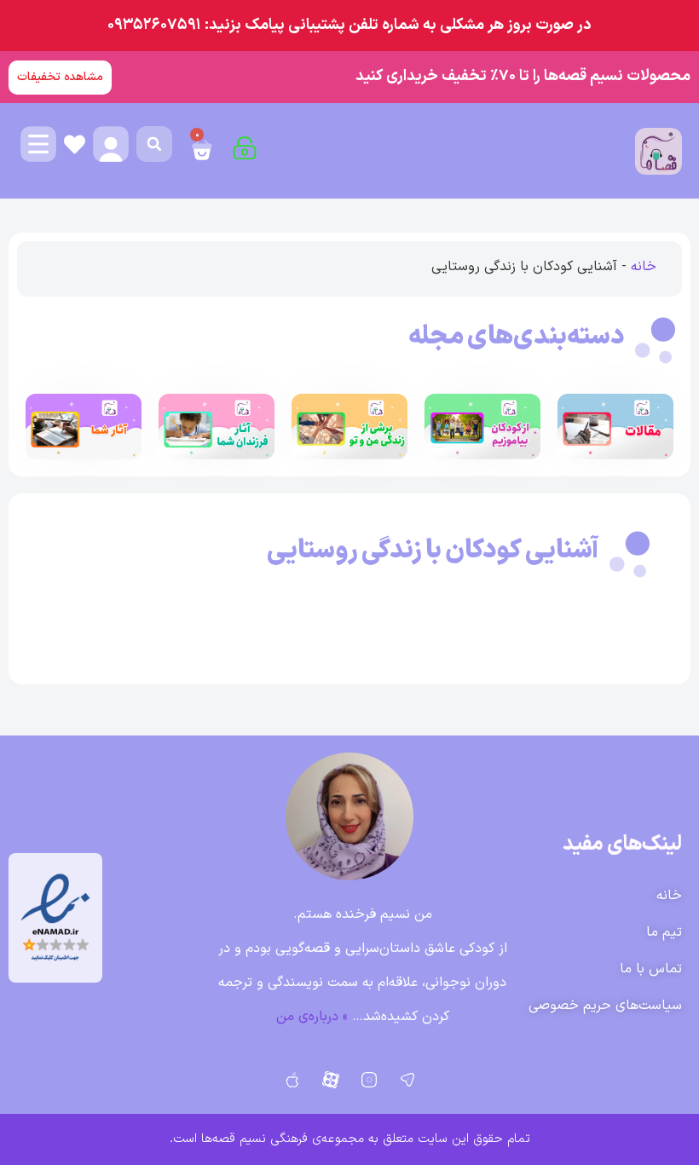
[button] (154, 144)
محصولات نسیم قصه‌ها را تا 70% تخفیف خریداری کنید (522, 76)
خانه (643, 267)
